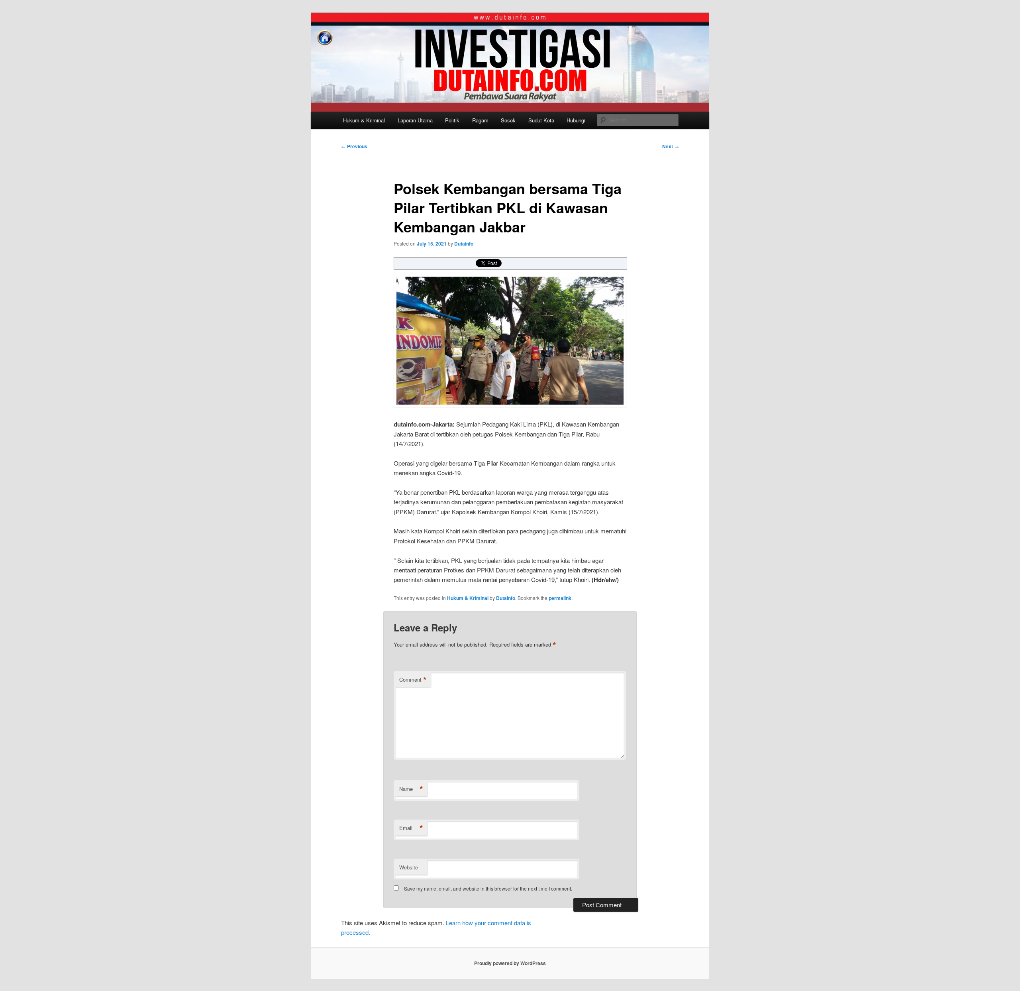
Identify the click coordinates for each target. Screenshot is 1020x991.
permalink (560, 598)
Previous (354, 146)
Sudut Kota (541, 120)
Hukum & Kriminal (364, 120)
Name (411, 789)
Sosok (508, 120)
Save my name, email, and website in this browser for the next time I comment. (488, 888)
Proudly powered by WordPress (510, 963)
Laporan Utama (415, 120)
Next (670, 146)
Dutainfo (463, 243)
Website (408, 867)
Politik (452, 120)
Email (411, 828)
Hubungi (576, 120)
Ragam (480, 120)
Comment (413, 679)
